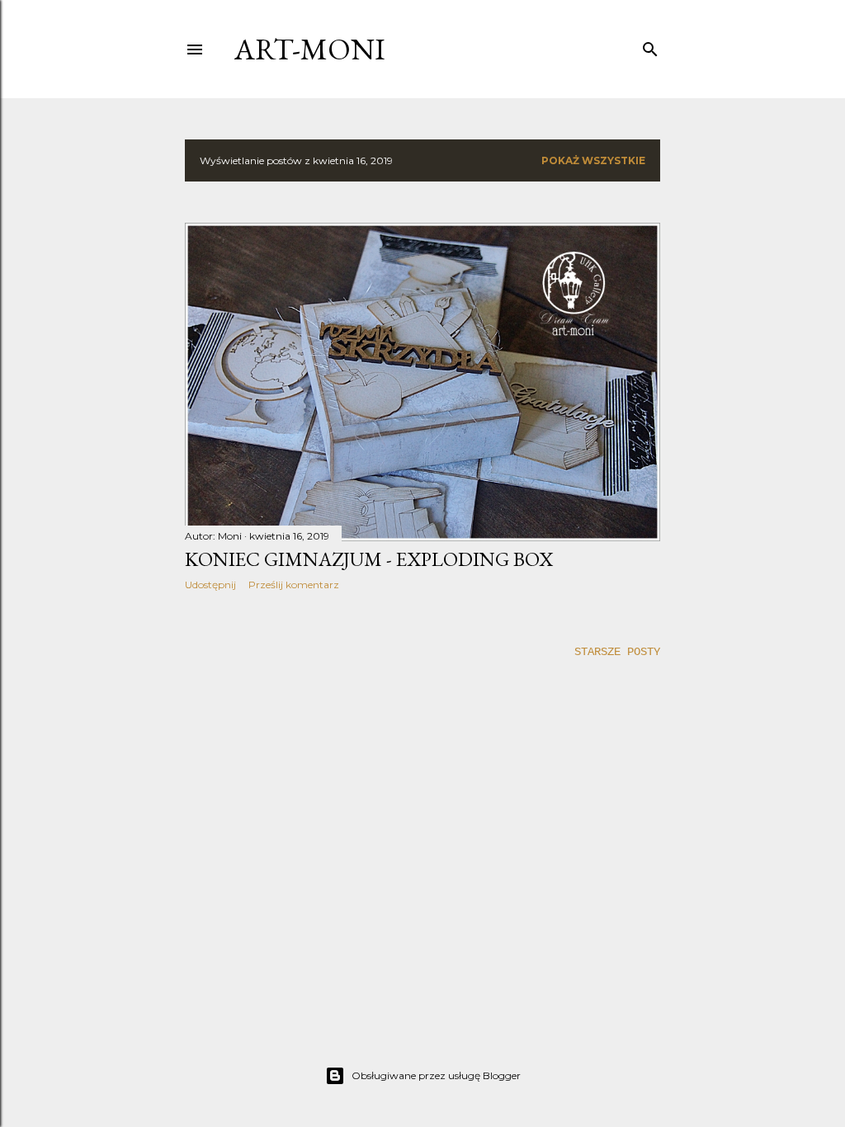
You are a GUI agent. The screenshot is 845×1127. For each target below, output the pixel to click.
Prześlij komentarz (293, 584)
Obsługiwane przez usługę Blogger (436, 1075)
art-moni (309, 49)
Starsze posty (617, 651)
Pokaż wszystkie (593, 160)
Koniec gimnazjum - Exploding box (369, 559)
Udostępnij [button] (210, 584)
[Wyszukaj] (650, 46)
